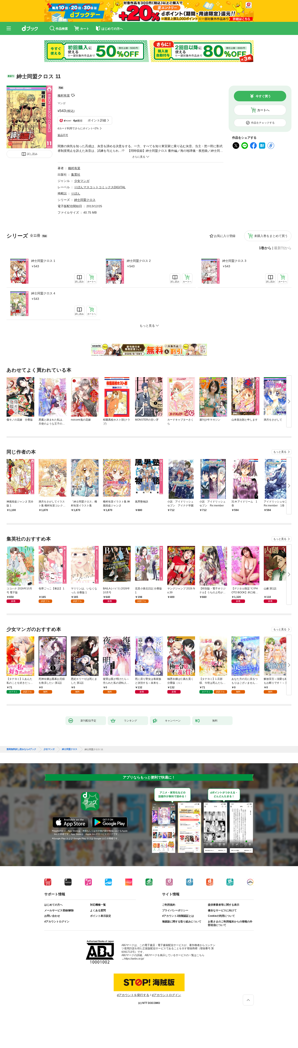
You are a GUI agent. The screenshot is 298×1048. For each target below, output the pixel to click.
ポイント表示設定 (100, 915)
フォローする (73, 95)
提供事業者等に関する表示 (223, 904)
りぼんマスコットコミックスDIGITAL (100, 187)
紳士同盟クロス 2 (139, 260)
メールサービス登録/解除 (59, 910)
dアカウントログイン (56, 921)
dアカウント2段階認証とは (178, 915)
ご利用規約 (168, 904)
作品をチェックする (263, 122)
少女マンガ (81, 181)
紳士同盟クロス (85, 200)
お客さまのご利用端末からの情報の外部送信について (230, 923)
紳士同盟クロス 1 (43, 260)
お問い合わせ (52, 915)
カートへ (263, 110)
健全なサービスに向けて (222, 910)
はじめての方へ (53, 904)
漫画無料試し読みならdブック (21, 749)
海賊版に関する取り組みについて (181, 921)
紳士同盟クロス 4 (43, 293)
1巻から (265, 248)
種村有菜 (64, 95)
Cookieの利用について (221, 915)
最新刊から (282, 248)
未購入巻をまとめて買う (271, 236)
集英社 (75, 174)
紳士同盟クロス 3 (234, 260)
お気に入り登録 (224, 236)
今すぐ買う (263, 96)
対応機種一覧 (98, 904)
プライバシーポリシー (175, 910)
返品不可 (63, 135)
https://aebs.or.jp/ (134, 958)
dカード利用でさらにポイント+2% (78, 128)
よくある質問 (98, 910)
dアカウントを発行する (133, 995)
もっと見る (279, 451)
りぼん (75, 193)
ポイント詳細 (97, 120)
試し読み (32, 153)
